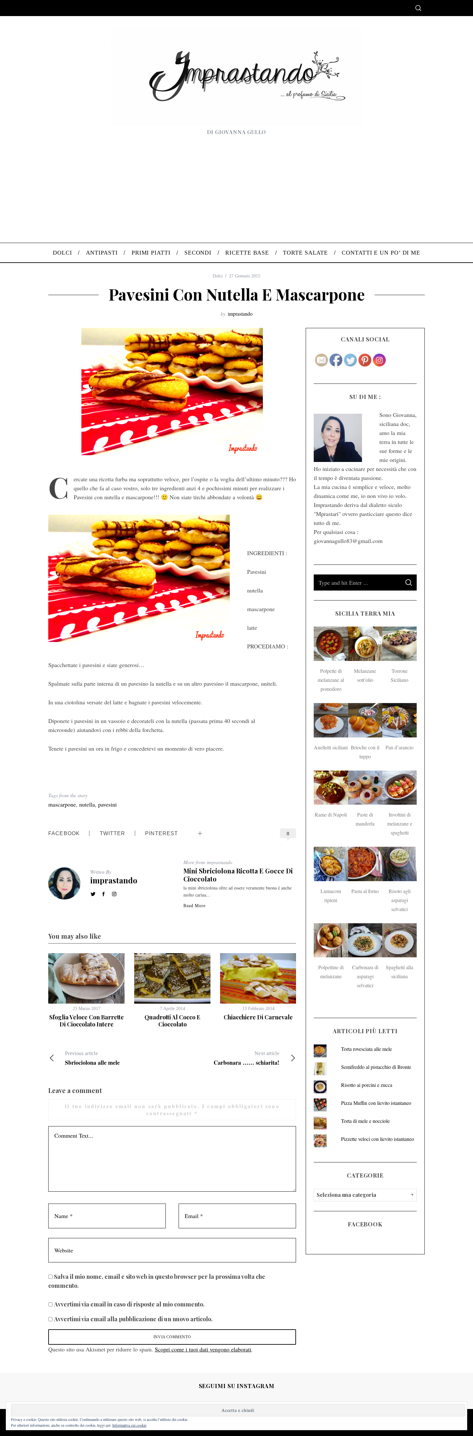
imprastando (240, 313)
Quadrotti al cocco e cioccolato (172, 1020)
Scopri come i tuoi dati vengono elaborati (203, 1349)
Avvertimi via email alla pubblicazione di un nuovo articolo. (133, 1319)
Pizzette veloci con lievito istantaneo (377, 1138)
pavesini (107, 804)
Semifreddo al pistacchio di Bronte (376, 1066)
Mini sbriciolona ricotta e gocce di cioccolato (238, 874)
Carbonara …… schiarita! (246, 1059)
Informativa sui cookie (129, 1425)
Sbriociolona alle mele (92, 1059)
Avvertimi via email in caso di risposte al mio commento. (129, 1304)
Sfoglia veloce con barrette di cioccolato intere (86, 1020)
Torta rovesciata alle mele (366, 1048)
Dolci (218, 276)
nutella (87, 804)
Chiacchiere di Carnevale (258, 1017)
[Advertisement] (236, 194)
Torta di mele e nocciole (365, 1120)
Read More (194, 906)
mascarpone (62, 804)
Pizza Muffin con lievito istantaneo (376, 1102)
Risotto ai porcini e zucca (366, 1084)
